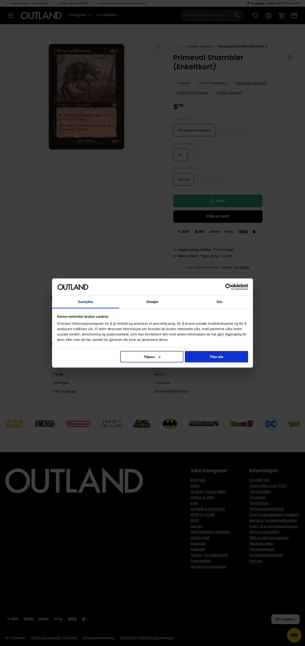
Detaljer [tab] (152, 302)
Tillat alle (216, 356)
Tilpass (149, 356)
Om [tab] (219, 302)
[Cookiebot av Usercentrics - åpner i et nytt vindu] (228, 287)
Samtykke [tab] (85, 302)
